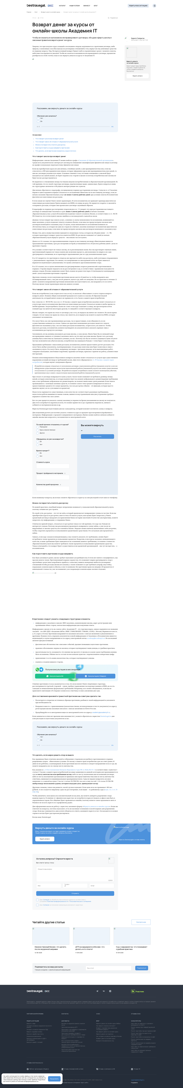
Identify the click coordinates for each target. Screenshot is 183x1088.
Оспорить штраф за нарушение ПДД (37, 1029)
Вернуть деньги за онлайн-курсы (96, 806)
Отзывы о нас (136, 1014)
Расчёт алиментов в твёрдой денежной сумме (143, 1028)
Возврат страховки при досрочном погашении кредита (106, 1028)
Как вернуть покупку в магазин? (105, 1026)
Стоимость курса (43, 462)
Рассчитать (97, 436)
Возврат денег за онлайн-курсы (50, 12)
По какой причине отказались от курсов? (52, 425)
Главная (29, 12)
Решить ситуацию (33, 1021)
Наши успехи (74, 6)
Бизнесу (86, 6)
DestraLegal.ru (105, 716)
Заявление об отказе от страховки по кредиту (72, 1037)
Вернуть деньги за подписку (104, 1034)
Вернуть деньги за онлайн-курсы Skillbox (108, 1023)
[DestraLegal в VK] (104, 991)
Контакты (64, 1014)
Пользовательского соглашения (80, 901)
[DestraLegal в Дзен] (110, 991)
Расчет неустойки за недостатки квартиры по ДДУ (141, 1034)
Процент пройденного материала (49, 473)
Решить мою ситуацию (138, 6)
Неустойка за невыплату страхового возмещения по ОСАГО (142, 1024)
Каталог (62, 6)
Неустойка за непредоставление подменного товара (141, 1051)
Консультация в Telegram (97, 676)
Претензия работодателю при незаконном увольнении (70, 1050)
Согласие (46, 900)
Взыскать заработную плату (35, 1034)
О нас (98, 1014)
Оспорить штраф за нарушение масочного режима (39, 1026)
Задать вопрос (138, 76)
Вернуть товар (31, 1023)
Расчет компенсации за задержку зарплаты (141, 1040)
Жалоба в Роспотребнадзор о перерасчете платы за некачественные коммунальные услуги (73, 1046)
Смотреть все (141, 922)
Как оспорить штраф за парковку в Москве (109, 1036)
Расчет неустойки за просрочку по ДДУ (143, 1037)
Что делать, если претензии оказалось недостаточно (55, 151)
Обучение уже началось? (47, 116)
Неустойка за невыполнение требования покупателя (143, 1047)
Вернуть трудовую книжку (34, 1032)
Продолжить (54, 1079)
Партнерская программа (35, 1014)
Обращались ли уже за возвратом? (50, 439)
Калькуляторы (136, 1021)
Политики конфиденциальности (57, 901)
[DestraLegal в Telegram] (97, 991)
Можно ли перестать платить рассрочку (50, 145)
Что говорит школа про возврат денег (49, 139)
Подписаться (141, 968)
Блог (96, 6)
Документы (65, 1021)
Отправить (75, 893)
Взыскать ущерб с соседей (34, 1042)
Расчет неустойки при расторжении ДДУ (143, 1031)
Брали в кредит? (42, 451)
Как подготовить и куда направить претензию (52, 148)
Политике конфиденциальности (27, 1081)
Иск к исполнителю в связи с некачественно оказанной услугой (71, 1041)
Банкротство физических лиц (105, 1041)
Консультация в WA (56, 676)
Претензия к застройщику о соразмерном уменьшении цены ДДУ (73, 1030)
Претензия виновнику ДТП (69, 1027)
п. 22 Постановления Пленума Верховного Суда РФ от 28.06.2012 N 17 (69, 770)
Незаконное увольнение (34, 1036)
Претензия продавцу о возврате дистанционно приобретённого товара (73, 1034)
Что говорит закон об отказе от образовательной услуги (56, 142)
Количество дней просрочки (47, 485)
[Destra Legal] (40, 5)
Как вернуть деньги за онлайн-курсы (107, 1032)
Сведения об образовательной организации (95, 160)
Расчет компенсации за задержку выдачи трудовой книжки (143, 1043)
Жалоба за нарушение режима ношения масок (73, 1024)
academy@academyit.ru (96, 638)
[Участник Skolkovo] (143, 991)
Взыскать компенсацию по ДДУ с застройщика (37, 1039)
